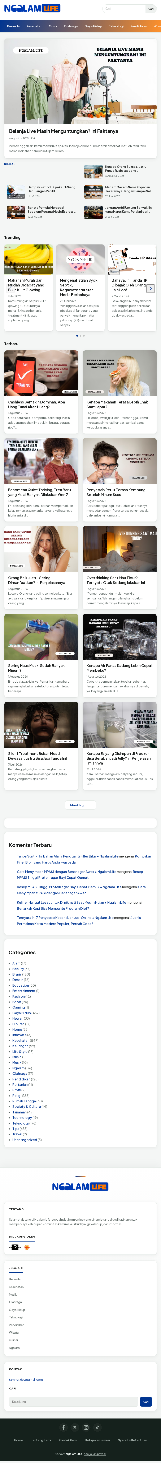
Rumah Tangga (24, 1101)
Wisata (14, 1332)
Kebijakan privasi (95, 1453)
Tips (15, 1128)
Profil (16, 1090)
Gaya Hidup (93, 26)
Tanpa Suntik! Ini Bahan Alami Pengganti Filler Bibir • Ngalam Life (67, 856)
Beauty (18, 969)
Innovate (19, 1035)
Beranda (13, 26)
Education (20, 985)
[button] (77, 336)
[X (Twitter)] (74, 1427)
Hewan (17, 1018)
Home (17, 1029)
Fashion (18, 996)
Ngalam (18, 1068)
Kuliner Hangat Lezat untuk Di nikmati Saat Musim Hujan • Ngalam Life (71, 902)
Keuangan (20, 1046)
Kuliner (13, 1340)
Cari (151, 8)
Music (17, 1057)
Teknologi (116, 26)
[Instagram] (86, 1427)
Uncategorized (24, 1139)
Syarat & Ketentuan (132, 1440)
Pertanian (20, 1084)
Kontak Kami (68, 1440)
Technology (22, 1117)
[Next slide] (150, 288)
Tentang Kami (41, 1440)
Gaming (18, 1007)
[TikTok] (97, 1427)
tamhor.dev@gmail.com (26, 1379)
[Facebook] (63, 1427)
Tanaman (19, 1112)
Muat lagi (77, 805)
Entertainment (23, 990)
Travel (17, 1134)
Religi (16, 1095)
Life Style (19, 1051)
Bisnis (17, 974)
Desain (17, 979)
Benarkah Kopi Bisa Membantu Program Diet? (53, 908)
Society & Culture (26, 1106)
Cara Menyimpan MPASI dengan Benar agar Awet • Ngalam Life (66, 871)
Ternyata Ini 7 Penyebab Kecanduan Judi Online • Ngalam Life (65, 917)
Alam (16, 963)
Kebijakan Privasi (97, 1440)
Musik (53, 26)
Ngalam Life (74, 1453)
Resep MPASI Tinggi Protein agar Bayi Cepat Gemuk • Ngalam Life (69, 887)
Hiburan (18, 1024)
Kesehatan (34, 26)
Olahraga (71, 26)
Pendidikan (138, 26)
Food (16, 1002)
